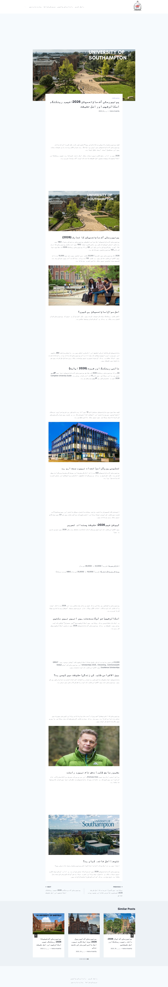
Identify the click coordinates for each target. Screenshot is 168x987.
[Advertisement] (84, 35)
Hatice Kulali (114, 111)
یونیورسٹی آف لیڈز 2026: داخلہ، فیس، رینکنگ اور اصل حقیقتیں (119, 942)
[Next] (35, 935)
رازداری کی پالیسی (65, 7)
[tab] (87, 959)
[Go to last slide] (132, 935)
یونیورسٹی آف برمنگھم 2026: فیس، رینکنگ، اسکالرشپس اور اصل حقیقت (63, 890)
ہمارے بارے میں (35, 7)
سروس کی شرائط (49, 7)
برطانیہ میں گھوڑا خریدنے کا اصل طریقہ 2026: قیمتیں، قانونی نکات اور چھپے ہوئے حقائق (105, 891)
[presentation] (119, 923)
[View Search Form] (25, 7)
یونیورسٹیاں (115, 98)
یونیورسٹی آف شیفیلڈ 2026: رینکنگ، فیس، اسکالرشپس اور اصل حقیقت (48, 942)
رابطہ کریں (79, 7)
